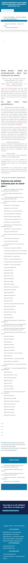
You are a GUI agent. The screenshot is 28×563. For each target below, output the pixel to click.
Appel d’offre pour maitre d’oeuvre (11, 287)
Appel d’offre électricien (9, 278)
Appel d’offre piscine (8, 380)
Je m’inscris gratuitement (10, 19)
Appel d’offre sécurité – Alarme (10, 375)
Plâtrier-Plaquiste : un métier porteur (12, 256)
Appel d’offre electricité (9, 344)
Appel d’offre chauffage (9, 409)
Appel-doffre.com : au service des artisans (13, 211)
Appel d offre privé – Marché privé (11, 361)
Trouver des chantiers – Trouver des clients (15, 17)
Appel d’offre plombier (8, 273)
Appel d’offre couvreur (9, 275)
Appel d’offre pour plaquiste (10, 289)
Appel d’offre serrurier (8, 270)
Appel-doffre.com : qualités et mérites (12, 222)
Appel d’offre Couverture (9, 347)
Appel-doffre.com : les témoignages (11, 205)
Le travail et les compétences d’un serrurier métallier (15, 250)
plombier (19, 124)
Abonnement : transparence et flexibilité (12, 248)
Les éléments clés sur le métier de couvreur (13, 261)
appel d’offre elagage (8, 386)
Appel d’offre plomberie (9, 339)
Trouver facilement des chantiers (11, 241)
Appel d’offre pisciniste (9, 292)
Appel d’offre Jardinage (9, 284)
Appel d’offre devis (8, 355)
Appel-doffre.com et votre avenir (11, 208)
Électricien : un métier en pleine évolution (13, 259)
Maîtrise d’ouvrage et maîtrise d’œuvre (12, 216)
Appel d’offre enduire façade (10, 312)
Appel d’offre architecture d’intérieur (12, 401)
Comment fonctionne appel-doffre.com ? (13, 219)
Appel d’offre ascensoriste (9, 295)
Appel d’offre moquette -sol (10, 404)
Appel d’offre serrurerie (9, 336)
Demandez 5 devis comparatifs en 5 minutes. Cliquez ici (12, 486)
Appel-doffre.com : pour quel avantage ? (13, 228)
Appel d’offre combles (8, 281)
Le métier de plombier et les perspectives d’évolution (15, 253)
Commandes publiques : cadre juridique (12, 213)
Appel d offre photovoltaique (10, 377)
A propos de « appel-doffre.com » (11, 231)
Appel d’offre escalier (8, 298)
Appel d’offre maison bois (9, 406)
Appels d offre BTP (8, 383)
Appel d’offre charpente (9, 395)
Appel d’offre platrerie (8, 317)
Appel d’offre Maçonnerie (9, 309)
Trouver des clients (6, 88)
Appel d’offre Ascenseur (9, 412)
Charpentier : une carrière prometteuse (12, 264)
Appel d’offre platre (8, 341)
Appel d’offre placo (8, 314)
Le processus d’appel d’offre (10, 267)
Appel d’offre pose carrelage (10, 398)
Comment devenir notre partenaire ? (12, 238)
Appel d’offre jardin (8, 372)
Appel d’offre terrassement (10, 306)
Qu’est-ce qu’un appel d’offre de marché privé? (14, 303)
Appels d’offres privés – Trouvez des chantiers (14, 358)
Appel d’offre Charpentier (9, 350)
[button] (14, 21)
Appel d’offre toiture (8, 300)
